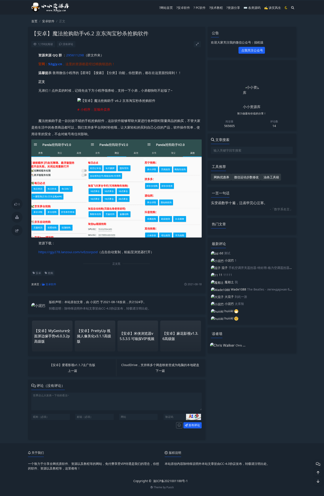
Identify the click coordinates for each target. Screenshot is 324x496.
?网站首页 (166, 8)
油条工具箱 (271, 177)
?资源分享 (233, 8)
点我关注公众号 (251, 50)
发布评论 (194, 425)
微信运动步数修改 (246, 177)
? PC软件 (200, 8)
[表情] (179, 425)
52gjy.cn (55, 64)
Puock (170, 487)
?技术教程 (216, 8)
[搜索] (292, 7)
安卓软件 (48, 21)
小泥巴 (95, 302)
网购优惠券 (221, 177)
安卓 (38, 273)
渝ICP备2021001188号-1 (170, 481)
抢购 (50, 273)
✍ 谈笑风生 (272, 8)
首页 (34, 21)
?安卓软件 (183, 8)
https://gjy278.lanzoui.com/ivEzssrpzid (68, 252)
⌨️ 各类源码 (252, 8)
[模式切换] (286, 7)
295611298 (75, 55)
